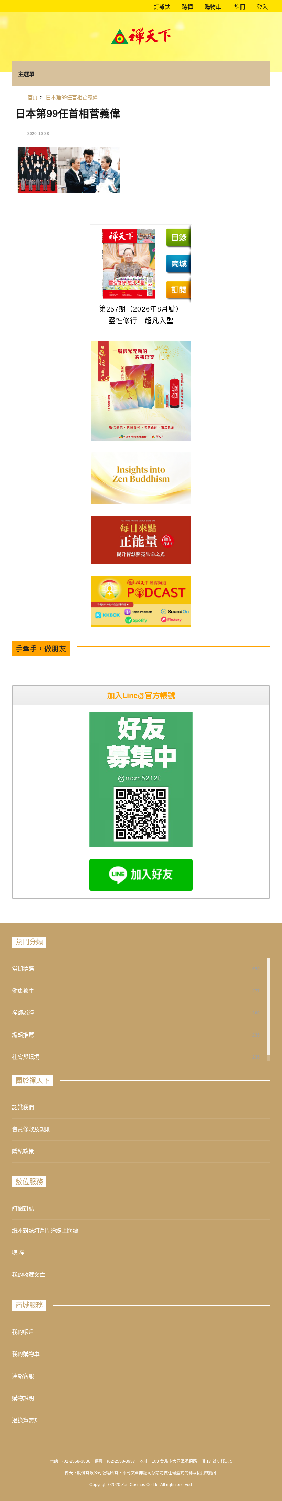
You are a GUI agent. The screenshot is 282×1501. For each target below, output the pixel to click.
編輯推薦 (23, 1035)
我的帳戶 (23, 1332)
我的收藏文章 (28, 1275)
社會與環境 (26, 1057)
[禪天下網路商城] (178, 263)
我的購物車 (26, 1354)
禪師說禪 (23, 1013)
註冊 (239, 7)
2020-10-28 (38, 133)
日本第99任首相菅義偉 (67, 113)
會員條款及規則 (31, 1129)
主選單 (26, 74)
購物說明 (23, 1398)
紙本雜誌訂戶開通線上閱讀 (45, 1231)
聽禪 (187, 7)
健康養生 (23, 991)
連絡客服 (23, 1376)
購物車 (212, 7)
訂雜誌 (161, 7)
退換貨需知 (26, 1420)
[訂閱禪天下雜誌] (178, 290)
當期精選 (23, 969)
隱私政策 (23, 1151)
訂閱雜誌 (23, 1209)
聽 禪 (18, 1253)
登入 (262, 7)
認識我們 (23, 1107)
